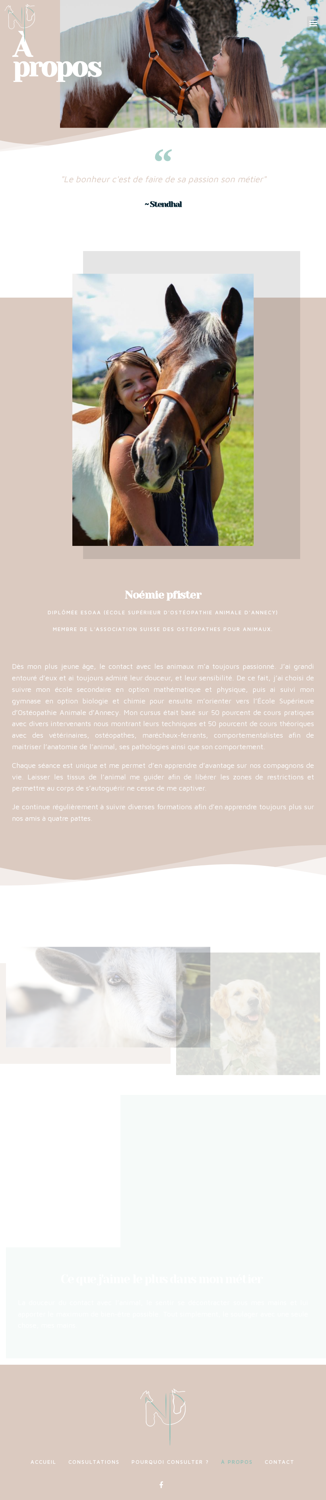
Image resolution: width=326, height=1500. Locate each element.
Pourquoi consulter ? (170, 1462)
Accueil (43, 1462)
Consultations (94, 1462)
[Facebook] (161, 1485)
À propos (237, 1462)
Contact (280, 1462)
